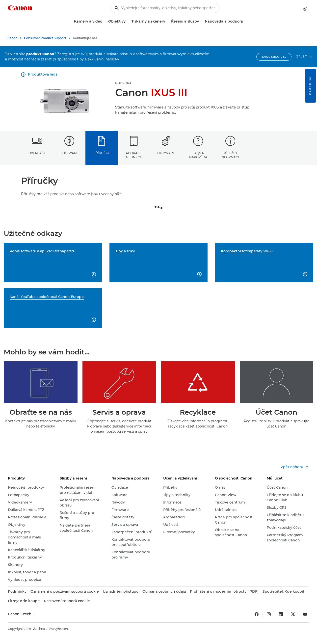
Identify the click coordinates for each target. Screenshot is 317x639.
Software (69, 153)
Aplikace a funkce (134, 155)
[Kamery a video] (104, 21)
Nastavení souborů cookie (67, 601)
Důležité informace (230, 155)
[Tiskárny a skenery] (167, 21)
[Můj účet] (305, 9)
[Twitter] (293, 614)
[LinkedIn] (281, 614)
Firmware (166, 153)
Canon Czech (20, 614)
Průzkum (310, 86)
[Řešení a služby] (201, 21)
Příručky (101, 153)
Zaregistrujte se (274, 56)
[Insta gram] (269, 614)
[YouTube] (305, 614)
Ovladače (37, 153)
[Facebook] (257, 614)
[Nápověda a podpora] (245, 21)
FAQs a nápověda (198, 155)
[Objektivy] (128, 21)
